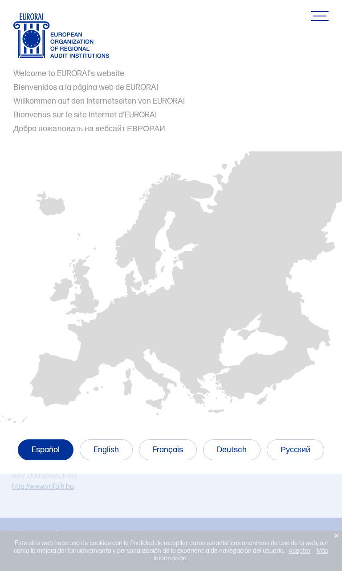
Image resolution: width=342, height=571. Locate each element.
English (106, 449)
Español (46, 449)
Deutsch (232, 449)
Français (168, 449)
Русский (295, 449)
